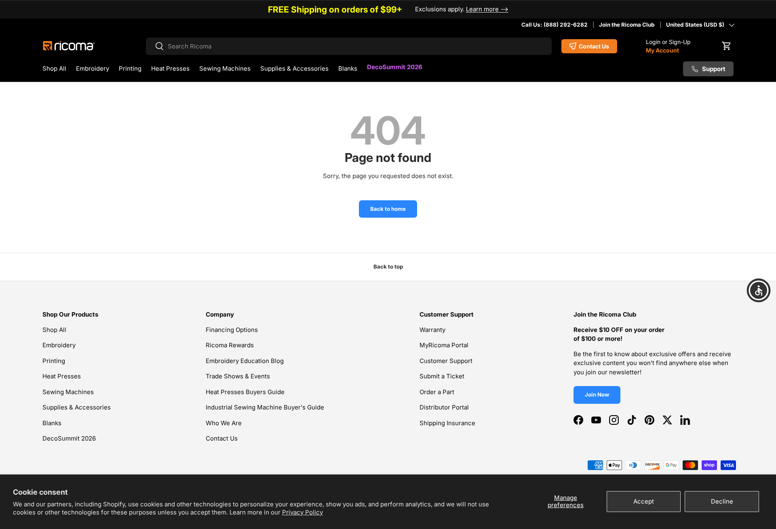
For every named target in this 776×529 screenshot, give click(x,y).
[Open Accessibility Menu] (758, 290)
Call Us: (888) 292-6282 (554, 24)
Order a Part (437, 392)
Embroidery (92, 68)
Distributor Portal (444, 407)
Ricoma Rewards (230, 345)
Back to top (388, 266)
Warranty (432, 330)
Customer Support (446, 361)
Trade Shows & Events (238, 376)
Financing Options (232, 330)
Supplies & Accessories (294, 68)
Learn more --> (487, 9)
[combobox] (348, 46)
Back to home (388, 209)
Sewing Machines (225, 68)
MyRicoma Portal (444, 345)
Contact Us (222, 438)
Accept (643, 501)
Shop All (54, 68)
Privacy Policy (302, 512)
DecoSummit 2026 (394, 67)
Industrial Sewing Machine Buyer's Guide (265, 407)
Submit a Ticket (442, 376)
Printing (130, 68)
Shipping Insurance (447, 423)
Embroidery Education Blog (245, 361)
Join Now (597, 394)
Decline (722, 501)
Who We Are (224, 423)
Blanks (347, 68)
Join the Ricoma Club (627, 24)
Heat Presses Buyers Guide (245, 392)
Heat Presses (170, 68)
